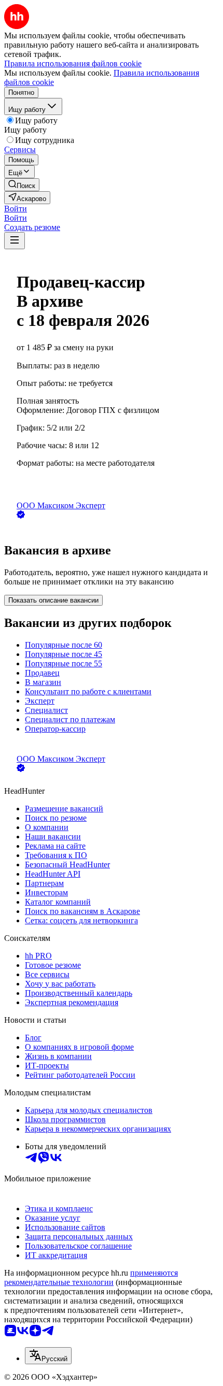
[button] (15, 208)
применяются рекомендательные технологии (91, 1277)
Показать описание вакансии (53, 600)
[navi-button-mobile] (14, 240)
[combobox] (48, 1355)
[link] (21, 184)
